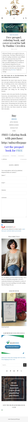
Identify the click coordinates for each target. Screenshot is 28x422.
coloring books (5, 155)
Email (3, 182)
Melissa (5, 159)
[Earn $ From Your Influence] (14, 344)
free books (13, 155)
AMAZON (14, 119)
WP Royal (17, 419)
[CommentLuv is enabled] (14, 227)
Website (3, 190)
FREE (19, 150)
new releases (21, 155)
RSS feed (13, 69)
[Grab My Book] (14, 309)
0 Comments (23, 159)
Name (3, 175)
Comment (3, 197)
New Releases (14, 34)
